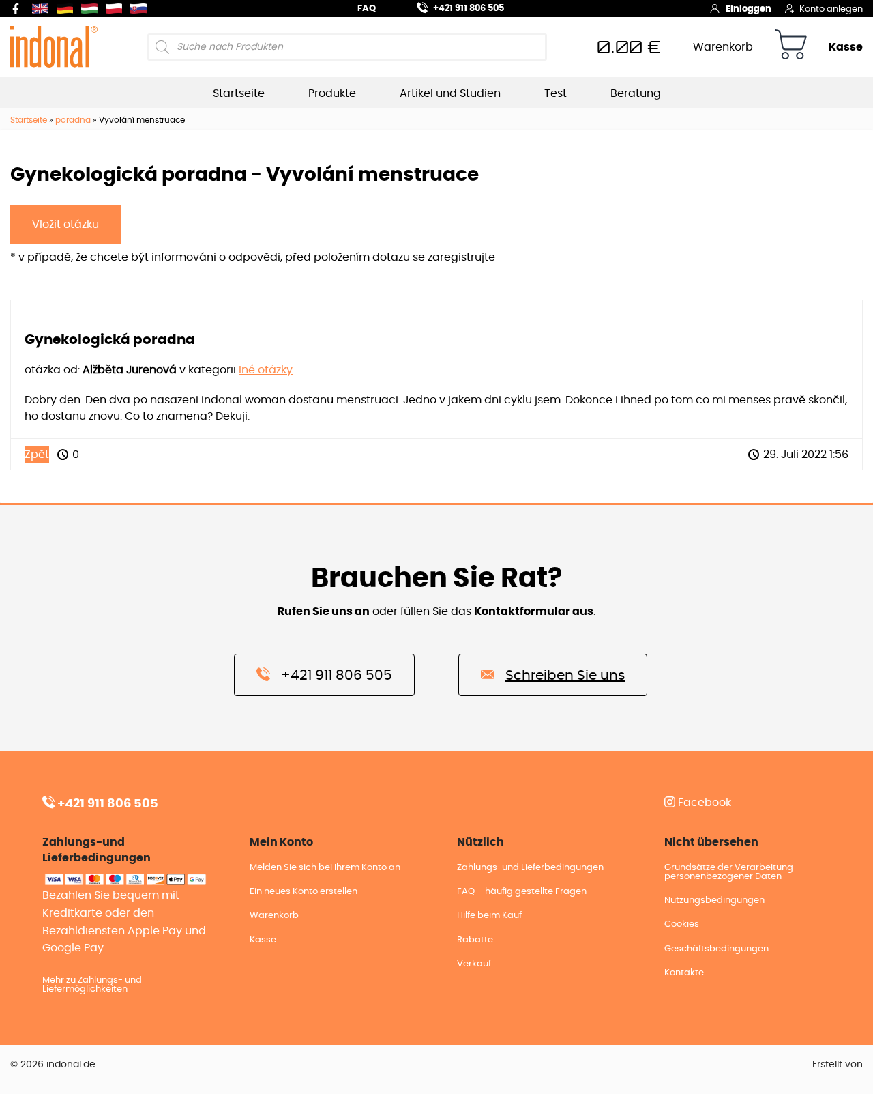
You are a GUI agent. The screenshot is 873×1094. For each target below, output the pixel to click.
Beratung (635, 93)
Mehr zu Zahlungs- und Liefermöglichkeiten (92, 985)
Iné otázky (266, 369)
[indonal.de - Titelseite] (54, 46)
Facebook (703, 802)
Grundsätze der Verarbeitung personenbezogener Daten (728, 872)
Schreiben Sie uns (565, 675)
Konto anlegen (831, 9)
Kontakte (684, 972)
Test (555, 93)
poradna (73, 120)
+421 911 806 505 (468, 8)
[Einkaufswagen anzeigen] (791, 46)
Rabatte (475, 940)
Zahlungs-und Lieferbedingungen (530, 867)
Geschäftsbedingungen (716, 949)
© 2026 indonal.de (52, 1064)
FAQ (366, 8)
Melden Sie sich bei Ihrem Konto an (325, 867)
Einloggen (748, 9)
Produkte (332, 93)
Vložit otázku (65, 224)
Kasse (846, 47)
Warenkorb (723, 47)
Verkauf (474, 964)
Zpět (37, 454)
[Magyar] (92, 8)
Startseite (239, 93)
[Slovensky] (141, 8)
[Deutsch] (67, 8)
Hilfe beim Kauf (489, 915)
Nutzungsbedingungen (714, 900)
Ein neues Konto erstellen (303, 891)
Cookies (681, 924)
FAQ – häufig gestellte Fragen (522, 891)
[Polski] (117, 8)
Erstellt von (837, 1064)
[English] (43, 8)
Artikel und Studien (450, 93)
